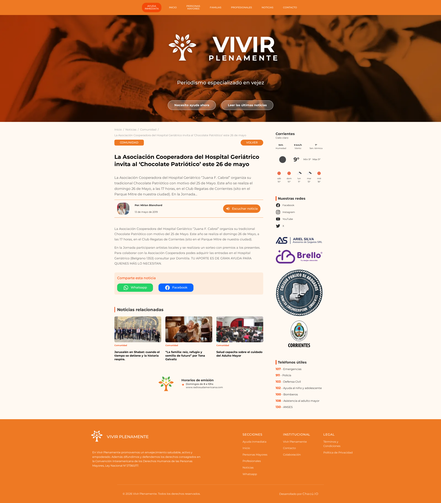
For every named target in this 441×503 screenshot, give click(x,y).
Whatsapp (250, 474)
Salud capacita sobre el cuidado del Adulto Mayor (239, 353)
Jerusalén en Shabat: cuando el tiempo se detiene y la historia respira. (137, 355)
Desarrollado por (298, 494)
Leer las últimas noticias (247, 105)
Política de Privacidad (338, 452)
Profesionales (241, 7)
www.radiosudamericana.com (204, 387)
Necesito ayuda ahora (191, 105)
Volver (252, 142)
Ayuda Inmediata (254, 441)
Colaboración (292, 454)
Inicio (173, 7)
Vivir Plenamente (295, 441)
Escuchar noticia (245, 209)
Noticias (267, 7)
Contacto (290, 7)
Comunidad (148, 129)
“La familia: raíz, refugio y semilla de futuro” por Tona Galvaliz (185, 355)
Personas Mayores (255, 454)
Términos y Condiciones (331, 444)
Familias (215, 7)
